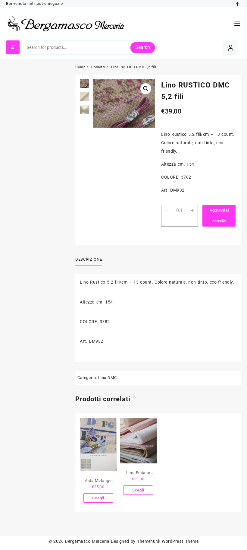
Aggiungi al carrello (219, 215)
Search (142, 47)
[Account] (230, 47)
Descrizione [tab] (88, 259)
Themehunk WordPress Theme (168, 541)
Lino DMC (107, 377)
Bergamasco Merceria (87, 541)
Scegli (98, 498)
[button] (145, 88)
